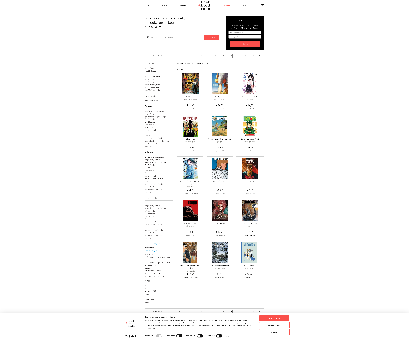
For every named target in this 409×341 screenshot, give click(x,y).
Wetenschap (149, 146)
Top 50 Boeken (150, 68)
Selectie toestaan (274, 325)
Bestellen (164, 5)
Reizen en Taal (150, 130)
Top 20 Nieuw (150, 79)
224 (258, 56)
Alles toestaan (274, 318)
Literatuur (149, 127)
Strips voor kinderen (153, 273)
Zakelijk (183, 5)
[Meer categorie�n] (145, 243)
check (245, 44)
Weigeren (274, 332)
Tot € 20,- (148, 285)
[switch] (179, 335)
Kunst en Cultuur (151, 125)
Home (146, 5)
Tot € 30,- (148, 288)
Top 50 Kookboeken (152, 87)
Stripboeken (150, 248)
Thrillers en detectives (153, 144)
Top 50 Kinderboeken (153, 90)
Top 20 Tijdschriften (152, 74)
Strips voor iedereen (153, 271)
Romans (148, 135)
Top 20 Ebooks (150, 71)
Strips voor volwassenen (154, 276)
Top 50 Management (152, 85)
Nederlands (149, 299)
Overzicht (183, 63)
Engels (147, 302)
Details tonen (231, 337)
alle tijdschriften (151, 100)
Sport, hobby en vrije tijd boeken (157, 141)
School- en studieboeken (154, 138)
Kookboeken (150, 122)
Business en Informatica (154, 111)
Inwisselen (227, 5)
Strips (147, 268)
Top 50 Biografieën (152, 82)
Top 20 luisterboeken (153, 76)
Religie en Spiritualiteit (154, 133)
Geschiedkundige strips (154, 254)
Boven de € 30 (150, 291)
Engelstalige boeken (153, 114)
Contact (246, 5)
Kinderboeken (150, 119)
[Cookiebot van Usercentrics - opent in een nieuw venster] (130, 336)
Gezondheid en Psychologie (155, 116)
